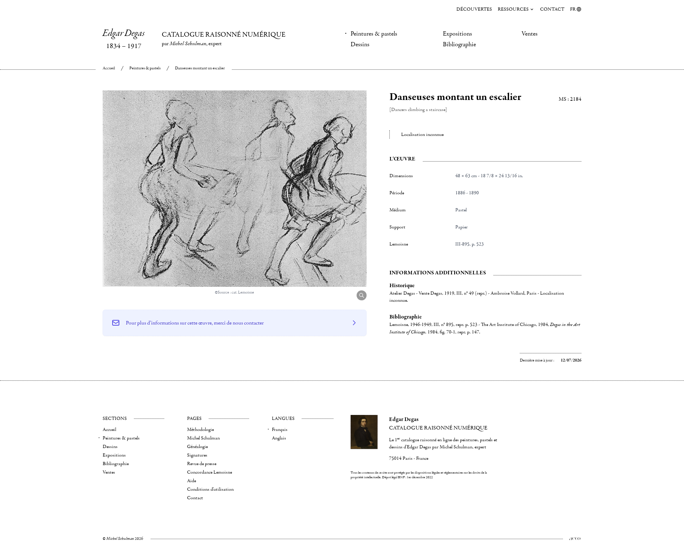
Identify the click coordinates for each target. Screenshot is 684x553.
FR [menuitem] (573, 9)
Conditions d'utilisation (210, 489)
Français (279, 429)
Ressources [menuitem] (513, 9)
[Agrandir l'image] (362, 295)
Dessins (360, 44)
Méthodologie (200, 429)
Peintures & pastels (374, 34)
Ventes (530, 34)
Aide (191, 481)
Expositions (457, 34)
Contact (552, 9)
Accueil (109, 68)
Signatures (197, 455)
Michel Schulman (203, 438)
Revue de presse (201, 463)
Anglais (279, 438)
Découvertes (474, 9)
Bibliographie (459, 44)
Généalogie (197, 446)
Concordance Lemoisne (209, 472)
